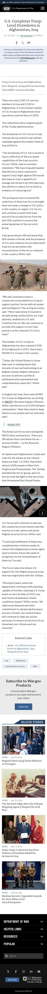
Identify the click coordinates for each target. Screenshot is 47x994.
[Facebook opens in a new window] (16, 971)
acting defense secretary (15, 666)
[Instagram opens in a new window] (23, 971)
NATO (8, 401)
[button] (42, 8)
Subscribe (23, 706)
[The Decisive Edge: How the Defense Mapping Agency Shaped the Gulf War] (23, 790)
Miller (35, 666)
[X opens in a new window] (8, 971)
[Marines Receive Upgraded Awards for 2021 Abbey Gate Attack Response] (23, 882)
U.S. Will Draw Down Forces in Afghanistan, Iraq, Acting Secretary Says (21, 648)
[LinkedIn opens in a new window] (31, 971)
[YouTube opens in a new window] (39, 971)
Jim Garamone (27, 35)
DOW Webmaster (27, 58)
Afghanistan (20, 660)
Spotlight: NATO (13, 424)
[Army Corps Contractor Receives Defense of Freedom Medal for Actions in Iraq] (23, 836)
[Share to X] (23, 43)
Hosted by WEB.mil (23, 991)
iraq (6, 660)
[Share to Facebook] (17, 43)
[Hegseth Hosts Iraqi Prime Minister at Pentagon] (23, 745)
